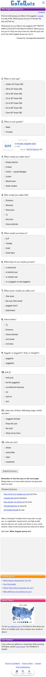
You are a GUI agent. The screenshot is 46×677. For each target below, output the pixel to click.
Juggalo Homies (12, 419)
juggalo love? (11, 306)
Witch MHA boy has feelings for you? (17, 592)
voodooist (9, 462)
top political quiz (13, 626)
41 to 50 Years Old (13, 103)
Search (23, 673)
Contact (38, 663)
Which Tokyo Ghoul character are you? (18, 588)
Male (7, 127)
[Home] (23, 3)
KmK (7, 248)
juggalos (9, 358)
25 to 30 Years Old (13, 94)
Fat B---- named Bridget (15, 172)
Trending (29, 673)
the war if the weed (13, 301)
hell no (8, 397)
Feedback (41, 12)
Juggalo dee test (10, 498)
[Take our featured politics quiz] (23, 614)
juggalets (9, 363)
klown (8, 448)
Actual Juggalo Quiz (26, 143)
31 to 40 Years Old (13, 98)
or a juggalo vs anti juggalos (17, 282)
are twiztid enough (11, 510)
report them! (21, 647)
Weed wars (10, 181)
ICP (7, 239)
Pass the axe (11, 424)
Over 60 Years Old (13, 113)
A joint (8, 177)
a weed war (10, 268)
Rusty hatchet (11, 162)
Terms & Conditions (12, 663)
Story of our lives (12, 433)
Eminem (9, 200)
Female (9, 132)
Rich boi (9, 219)
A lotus (8, 167)
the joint (9, 428)
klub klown (10, 310)
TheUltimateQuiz (10, 506)
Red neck (9, 210)
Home (16, 673)
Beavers (9, 205)
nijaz (7, 457)
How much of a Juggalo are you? (17, 494)
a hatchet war (11, 272)
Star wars (9, 296)
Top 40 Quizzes (32, 149)
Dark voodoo (11, 186)
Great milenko (11, 224)
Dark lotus (10, 253)
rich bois (9, 344)
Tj (6, 215)
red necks (9, 339)
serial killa (10, 452)
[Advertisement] (23, 58)
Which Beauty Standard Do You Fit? (17, 580)
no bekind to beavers (14, 387)
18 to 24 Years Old (13, 89)
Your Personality (9, 584)
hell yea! (9, 378)
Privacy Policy (27, 663)
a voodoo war (11, 277)
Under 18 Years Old (14, 84)
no (6, 392)
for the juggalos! (12, 382)
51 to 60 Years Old (13, 108)
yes (7, 401)
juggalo (40, 16)
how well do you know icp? (14, 502)
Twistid (8, 243)
